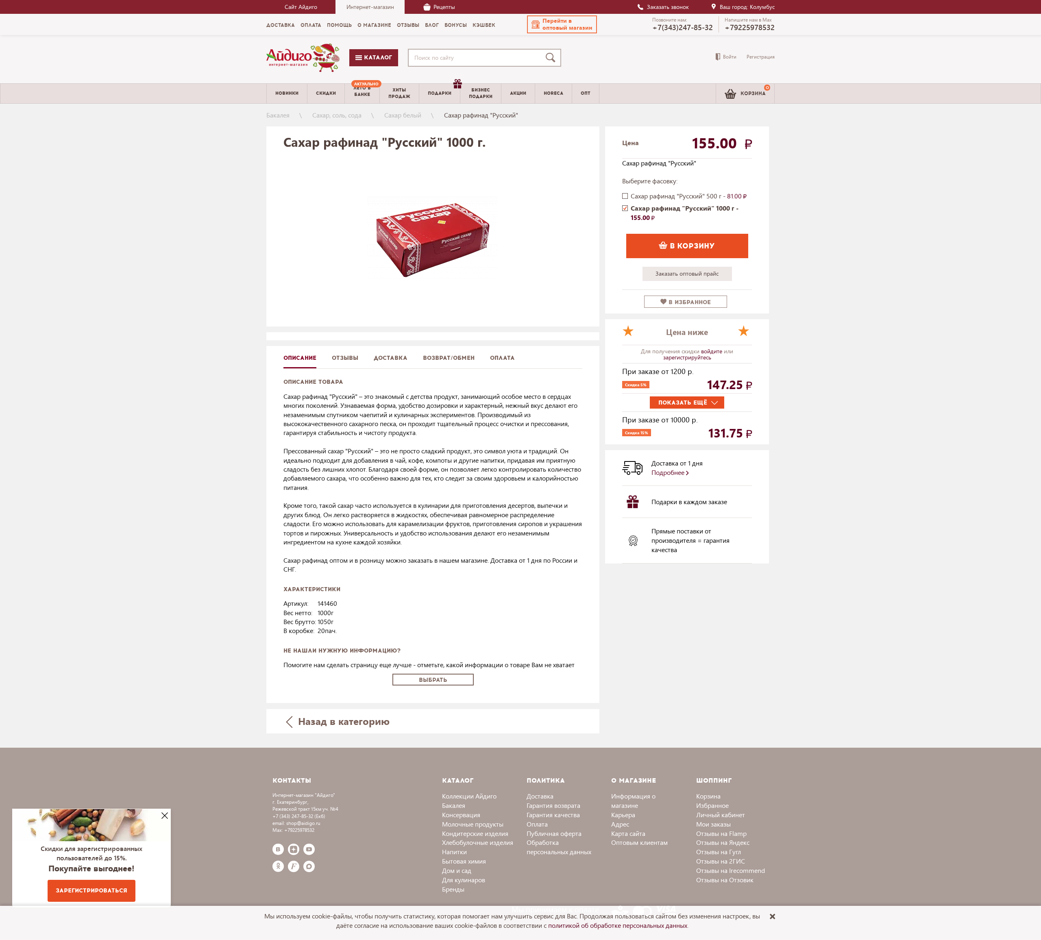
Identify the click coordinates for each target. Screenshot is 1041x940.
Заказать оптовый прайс (687, 273)
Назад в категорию (342, 720)
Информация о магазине (633, 800)
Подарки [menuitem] (439, 93)
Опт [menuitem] (585, 93)
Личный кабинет (720, 814)
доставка (390, 358)
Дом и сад (456, 870)
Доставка (540, 796)
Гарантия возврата (553, 805)
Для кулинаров (463, 879)
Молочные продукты (472, 824)
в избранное (688, 302)
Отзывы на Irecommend (730, 870)
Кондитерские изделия (475, 833)
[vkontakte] (278, 849)
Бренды (453, 889)
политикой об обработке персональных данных (617, 925)
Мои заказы (713, 824)
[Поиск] (552, 58)
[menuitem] (362, 93)
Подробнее (668, 472)
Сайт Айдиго (301, 7)
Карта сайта (628, 833)
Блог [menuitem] (432, 25)
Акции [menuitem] (518, 93)
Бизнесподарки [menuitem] (480, 93)
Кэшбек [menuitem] (484, 25)
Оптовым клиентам (639, 842)
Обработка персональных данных (559, 847)
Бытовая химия (464, 861)
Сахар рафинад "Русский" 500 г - (687, 195)
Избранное (712, 805)
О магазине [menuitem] (374, 25)
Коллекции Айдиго (469, 796)
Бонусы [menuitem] (455, 25)
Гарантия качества (553, 814)
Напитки (454, 851)
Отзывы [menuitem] (408, 25)
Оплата (502, 358)
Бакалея (278, 115)
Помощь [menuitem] (339, 25)
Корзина (708, 796)
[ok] (278, 866)
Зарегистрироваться (91, 890)
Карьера (623, 814)
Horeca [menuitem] (553, 93)
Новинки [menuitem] (286, 93)
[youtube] (309, 849)
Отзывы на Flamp (721, 833)
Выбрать (433, 680)
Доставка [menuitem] (280, 25)
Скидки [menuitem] (326, 93)
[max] (309, 866)
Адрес (620, 824)
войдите (712, 351)
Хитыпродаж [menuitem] (399, 93)
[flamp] (293, 866)
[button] (562, 24)
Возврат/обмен (449, 358)
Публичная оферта (554, 833)
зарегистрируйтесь (687, 357)
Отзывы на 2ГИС (720, 861)
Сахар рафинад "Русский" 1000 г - (684, 213)
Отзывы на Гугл (718, 851)
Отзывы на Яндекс (722, 842)
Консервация (461, 814)
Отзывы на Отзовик (725, 879)
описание (299, 358)
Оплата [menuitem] (311, 25)
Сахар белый (402, 115)
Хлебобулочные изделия (477, 842)
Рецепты (444, 7)
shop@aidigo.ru (303, 823)
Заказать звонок (668, 7)
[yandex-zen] (293, 849)
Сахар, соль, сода (337, 115)
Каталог (377, 57)
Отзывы (345, 358)
